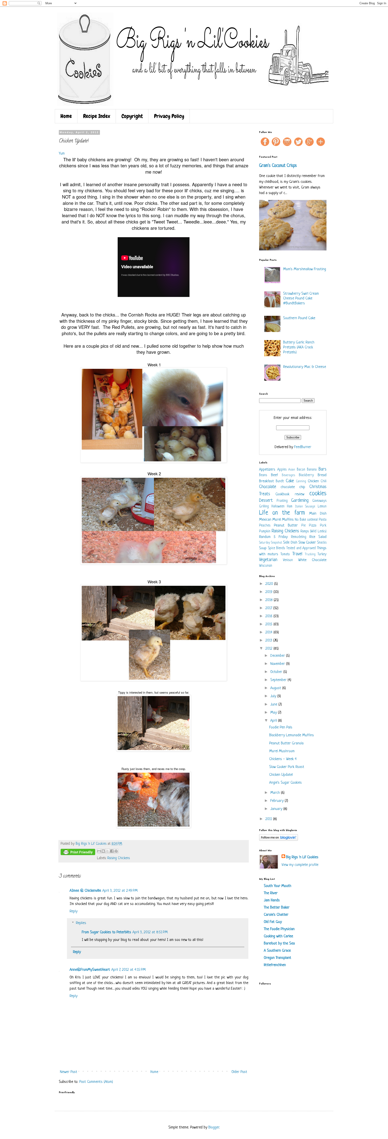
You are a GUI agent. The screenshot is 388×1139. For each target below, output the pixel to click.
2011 (269, 819)
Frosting (282, 501)
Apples (282, 470)
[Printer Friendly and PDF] (78, 853)
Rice (312, 537)
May (274, 712)
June (274, 704)
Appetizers (267, 469)
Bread (322, 475)
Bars (322, 469)
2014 (269, 632)
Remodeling (298, 537)
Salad (322, 537)
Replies (81, 923)
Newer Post (68, 1072)
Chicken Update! (281, 775)
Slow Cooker (307, 542)
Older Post (239, 1072)
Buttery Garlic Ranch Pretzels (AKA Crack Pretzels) (298, 347)
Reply (73, 911)
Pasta (322, 520)
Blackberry (306, 475)
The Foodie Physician (279, 929)
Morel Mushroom (282, 751)
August (276, 688)
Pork (323, 526)
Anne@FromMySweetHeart (90, 970)
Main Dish (317, 513)
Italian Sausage (305, 506)
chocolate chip (293, 487)
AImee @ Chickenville (85, 891)
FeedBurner (302, 447)
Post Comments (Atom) (96, 1082)
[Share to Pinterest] (116, 851)
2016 (269, 616)
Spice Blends (276, 548)
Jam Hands (272, 900)
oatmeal (312, 520)
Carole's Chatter (276, 915)
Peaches (264, 526)
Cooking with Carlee (278, 936)
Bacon (301, 470)
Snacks (321, 543)
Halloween (277, 507)
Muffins (288, 520)
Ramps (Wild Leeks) (313, 531)
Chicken (313, 481)
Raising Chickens (118, 858)
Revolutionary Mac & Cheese (304, 367)
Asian (291, 469)
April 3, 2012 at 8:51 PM (150, 932)
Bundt (280, 481)
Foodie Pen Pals (280, 727)
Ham (289, 507)
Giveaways (319, 501)
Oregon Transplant (277, 958)
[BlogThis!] (103, 851)
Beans (263, 475)
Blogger (213, 1127)
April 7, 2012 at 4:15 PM (128, 970)
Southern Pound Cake (299, 318)
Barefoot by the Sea (279, 943)
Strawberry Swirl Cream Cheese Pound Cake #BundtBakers (301, 298)
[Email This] (99, 851)
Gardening (300, 500)
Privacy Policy (169, 116)
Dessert (266, 500)
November (278, 664)
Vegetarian (268, 559)
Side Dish (290, 542)
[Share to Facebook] (112, 851)
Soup (263, 548)
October (276, 672)
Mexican (265, 520)
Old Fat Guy (273, 922)
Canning (301, 481)
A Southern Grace (277, 951)
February (277, 801)
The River (271, 893)
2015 (269, 624)
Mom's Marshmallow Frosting (304, 269)
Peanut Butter (286, 525)
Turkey (321, 554)
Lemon (322, 507)
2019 (269, 592)
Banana (312, 470)
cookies (317, 493)
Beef (274, 475)
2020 (269, 584)
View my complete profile (300, 865)
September (279, 680)
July (273, 696)
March (275, 793)
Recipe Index (96, 116)
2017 (269, 608)
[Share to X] (107, 851)
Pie (303, 526)
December (278, 656)
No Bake (300, 520)
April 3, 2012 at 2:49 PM (120, 891)
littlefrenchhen (275, 965)
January (276, 809)
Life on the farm (282, 513)
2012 (269, 648)
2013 (269, 640)
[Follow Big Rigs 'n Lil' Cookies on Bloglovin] (278, 840)
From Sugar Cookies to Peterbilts (106, 932)
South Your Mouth (277, 886)
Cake (290, 481)
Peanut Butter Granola (286, 743)
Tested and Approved (301, 548)
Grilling (264, 507)
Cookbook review (290, 494)
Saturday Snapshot (270, 542)
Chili (323, 481)
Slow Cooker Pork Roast (286, 767)
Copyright (132, 116)
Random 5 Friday (273, 537)
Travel (297, 554)
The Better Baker (276, 907)
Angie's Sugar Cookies (285, 783)
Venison (288, 560)
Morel (276, 520)
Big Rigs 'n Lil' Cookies (302, 857)
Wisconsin (265, 566)
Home (66, 116)
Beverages (288, 475)
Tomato (285, 554)
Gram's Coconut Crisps (278, 165)
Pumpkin (264, 531)
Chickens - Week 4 (283, 759)
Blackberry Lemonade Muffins (291, 735)
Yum (62, 153)
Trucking (310, 554)
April (274, 721)
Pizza (312, 526)
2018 (269, 600)
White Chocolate (312, 560)
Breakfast (266, 481)
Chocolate (267, 486)
